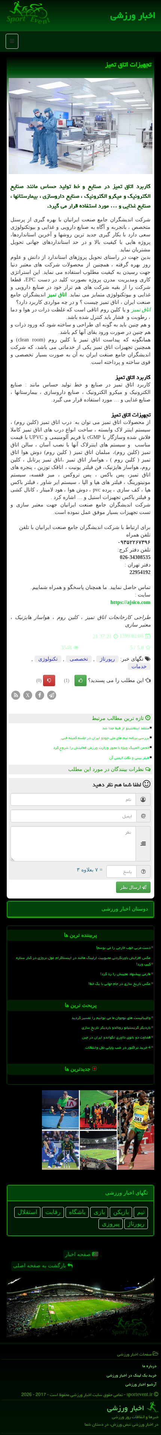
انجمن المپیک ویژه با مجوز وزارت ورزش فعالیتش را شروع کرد (101, 747)
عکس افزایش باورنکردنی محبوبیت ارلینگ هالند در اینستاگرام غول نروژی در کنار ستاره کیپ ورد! (83, 961)
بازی (99, 1212)
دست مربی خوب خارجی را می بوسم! (123, 947)
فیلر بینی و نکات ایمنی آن (129, 758)
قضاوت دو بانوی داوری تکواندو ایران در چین (116, 1037)
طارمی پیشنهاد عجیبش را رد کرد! (125, 974)
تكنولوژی (48, 659)
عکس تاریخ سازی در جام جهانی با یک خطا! (119, 983)
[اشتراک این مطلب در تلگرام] (51, 694)
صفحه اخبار (78, 1254)
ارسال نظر (131, 887)
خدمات (139, 666)
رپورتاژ (107, 659)
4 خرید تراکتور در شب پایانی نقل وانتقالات (118, 1047)
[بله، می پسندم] (80, 680)
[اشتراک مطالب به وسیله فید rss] (15, 694)
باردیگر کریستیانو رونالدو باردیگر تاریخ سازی (116, 1027)
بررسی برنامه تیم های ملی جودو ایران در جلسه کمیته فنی (105, 738)
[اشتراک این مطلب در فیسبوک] (39, 694)
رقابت (53, 1212)
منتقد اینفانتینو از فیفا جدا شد (125, 728)
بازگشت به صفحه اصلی (40, 1265)
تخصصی (79, 659)
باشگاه (77, 1212)
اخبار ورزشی (132, 15)
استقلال (27, 1212)
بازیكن (121, 1212)
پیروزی (110, 1223)
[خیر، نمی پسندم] (49, 680)
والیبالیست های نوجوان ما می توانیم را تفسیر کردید (111, 1018)
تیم (141, 1212)
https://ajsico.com (130, 602)
